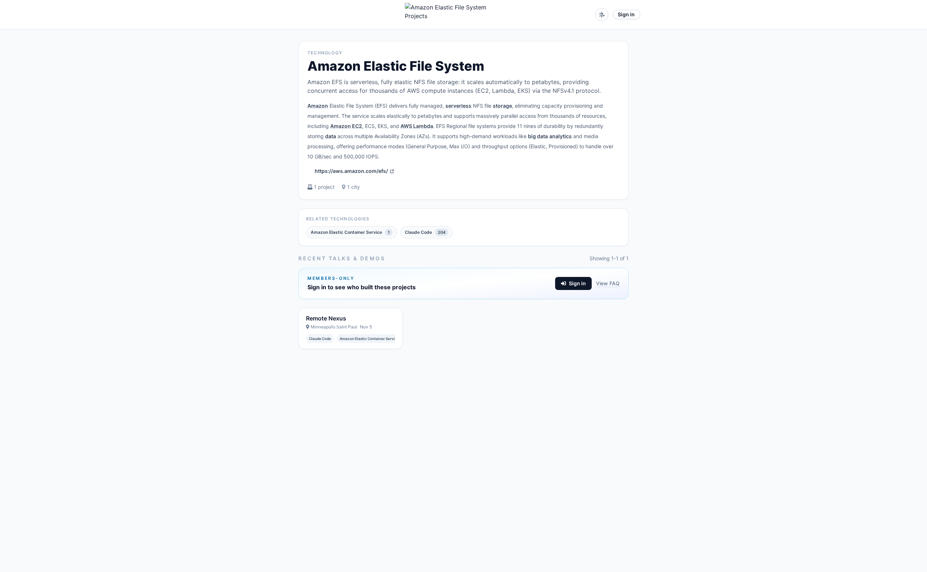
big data (538, 136)
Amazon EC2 (346, 126)
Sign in (626, 14)
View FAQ (608, 283)
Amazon (317, 106)
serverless (458, 106)
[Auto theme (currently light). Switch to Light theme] (601, 14)
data (330, 136)
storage (502, 106)
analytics (560, 136)
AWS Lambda (416, 126)
